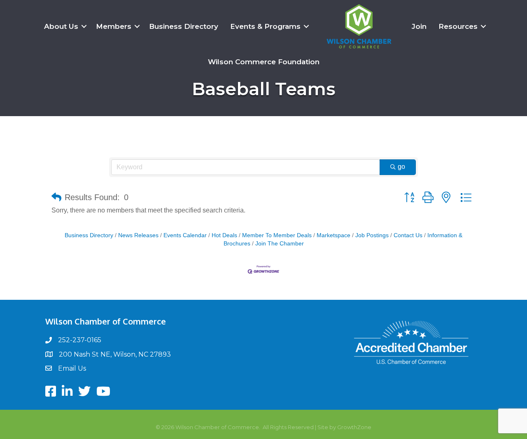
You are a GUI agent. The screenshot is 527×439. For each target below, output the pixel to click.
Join (419, 26)
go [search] (401, 166)
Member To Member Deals (277, 235)
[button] (56, 197)
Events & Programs (265, 26)
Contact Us (408, 235)
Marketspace (333, 235)
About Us (61, 26)
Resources (458, 26)
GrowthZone (354, 427)
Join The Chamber (279, 244)
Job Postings (372, 235)
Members (113, 26)
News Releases (138, 235)
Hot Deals (224, 235)
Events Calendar (185, 235)
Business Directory (183, 26)
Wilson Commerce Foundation (263, 62)
